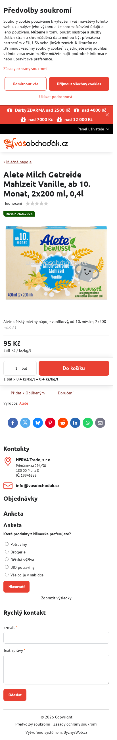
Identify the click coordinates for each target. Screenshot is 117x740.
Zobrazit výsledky (56, 598)
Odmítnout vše (25, 83)
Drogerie (17, 552)
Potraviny (18, 544)
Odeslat (15, 694)
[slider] (37, 203)
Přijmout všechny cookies (79, 83)
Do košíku (74, 368)
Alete (23, 403)
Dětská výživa (21, 559)
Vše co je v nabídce (26, 575)
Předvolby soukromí (32, 724)
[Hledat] (78, 143)
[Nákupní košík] (92, 143)
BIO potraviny (22, 567)
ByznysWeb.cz (75, 732)
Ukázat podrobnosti (56, 96)
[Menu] (106, 143)
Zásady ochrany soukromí (75, 724)
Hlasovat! (17, 586)
